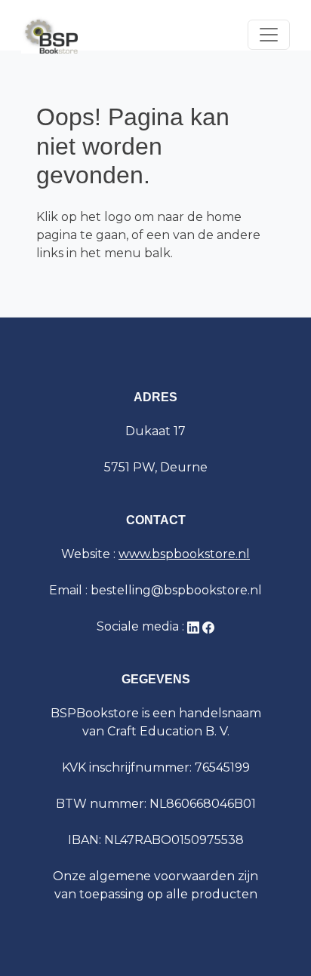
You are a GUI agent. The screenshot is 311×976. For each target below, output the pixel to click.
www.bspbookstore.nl (184, 554)
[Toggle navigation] (269, 35)
